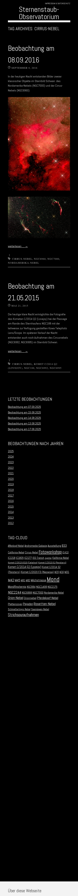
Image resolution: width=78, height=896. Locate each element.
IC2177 (28, 558)
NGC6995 (56, 367)
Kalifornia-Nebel (60, 558)
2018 (11, 490)
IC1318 (11, 558)
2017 (11, 495)
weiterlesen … (18, 246)
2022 (11, 468)
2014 (11, 512)
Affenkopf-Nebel (16, 546)
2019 (11, 484)
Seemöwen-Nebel (40, 609)
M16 (61, 572)
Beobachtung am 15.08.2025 (24, 412)
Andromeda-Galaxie (36, 546)
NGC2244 (14, 592)
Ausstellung (54, 546)
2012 (11, 523)
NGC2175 (52, 587)
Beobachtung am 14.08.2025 (24, 418)
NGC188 (29, 367)
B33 (64, 545)
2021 (11, 473)
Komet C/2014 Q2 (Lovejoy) (24, 567)
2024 (11, 456)
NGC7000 (53, 258)
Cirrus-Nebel (22, 258)
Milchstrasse (38, 580)
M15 (56, 572)
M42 (11, 580)
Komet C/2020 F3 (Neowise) (37, 572)
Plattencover (15, 604)
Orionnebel (30, 598)
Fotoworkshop (50, 552)
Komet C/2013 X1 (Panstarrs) (52, 562)
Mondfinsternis (17, 587)
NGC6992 (42, 367)
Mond (53, 579)
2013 (11, 517)
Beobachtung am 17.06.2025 (24, 429)
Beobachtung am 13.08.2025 (24, 423)
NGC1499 (41, 587)
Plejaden (28, 604)
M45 (17, 580)
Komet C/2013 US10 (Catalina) (23, 562)
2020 (11, 479)
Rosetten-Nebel (45, 603)
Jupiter (48, 558)
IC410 (65, 552)
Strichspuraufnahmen (23, 614)
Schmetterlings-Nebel (19, 609)
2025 (11, 451)
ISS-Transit (38, 558)
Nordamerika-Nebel (23, 262)
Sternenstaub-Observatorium (39, 13)
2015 (11, 506)
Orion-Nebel (15, 598)
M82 (28, 580)
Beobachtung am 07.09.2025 (24, 407)
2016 (11, 501)
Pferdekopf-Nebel (47, 598)
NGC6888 (27, 592)
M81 (23, 580)
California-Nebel (16, 552)
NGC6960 (40, 258)
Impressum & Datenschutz (57, 3)
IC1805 (20, 558)
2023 (11, 462)
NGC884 (31, 587)
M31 (66, 572)
